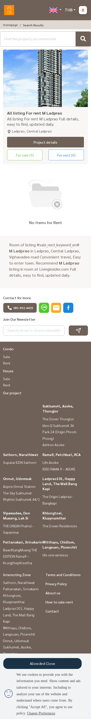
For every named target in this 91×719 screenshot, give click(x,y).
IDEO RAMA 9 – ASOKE (58, 469)
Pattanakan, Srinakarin (22, 542)
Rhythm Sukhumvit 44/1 (21, 499)
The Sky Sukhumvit (17, 493)
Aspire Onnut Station (19, 486)
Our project (12, 392)
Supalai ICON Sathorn (19, 462)
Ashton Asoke (53, 444)
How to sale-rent (59, 602)
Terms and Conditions (63, 574)
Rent (6, 363)
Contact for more (17, 297)
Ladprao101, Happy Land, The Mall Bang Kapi (59, 483)
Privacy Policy (56, 583)
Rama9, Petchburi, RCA (61, 454)
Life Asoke (50, 462)
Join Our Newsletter (19, 319)
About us (53, 593)
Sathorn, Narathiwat (20, 454)
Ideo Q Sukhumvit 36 (58, 425)
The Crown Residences (59, 526)
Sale (6, 356)
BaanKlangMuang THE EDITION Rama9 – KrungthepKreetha (20, 556)
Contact (52, 611)
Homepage (10, 25)
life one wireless (55, 555)
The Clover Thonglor (58, 419)
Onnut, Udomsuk (17, 478)
